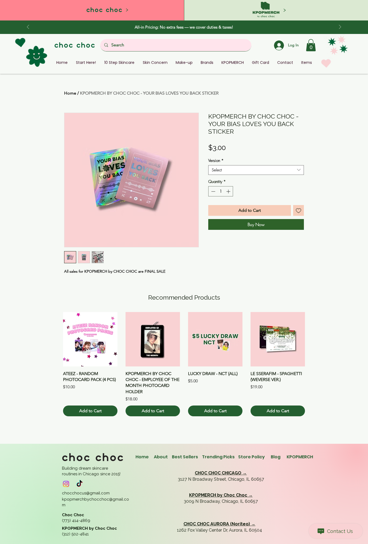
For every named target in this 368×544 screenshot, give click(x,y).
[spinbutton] (220, 191)
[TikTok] (79, 484)
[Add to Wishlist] (298, 210)
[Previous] (28, 27)
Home (70, 93)
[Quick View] (90, 339)
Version (216, 160)
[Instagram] (66, 484)
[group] (184, 364)
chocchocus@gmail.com (86, 493)
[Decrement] (212, 191)
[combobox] (256, 170)
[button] (311, 45)
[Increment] (228, 191)
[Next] (340, 27)
